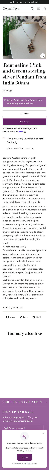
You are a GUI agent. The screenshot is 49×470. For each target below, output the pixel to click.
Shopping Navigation (22, 402)
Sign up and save (18, 412)
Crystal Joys (11, 8)
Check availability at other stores (20, 148)
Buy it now (24, 121)
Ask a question (13, 307)
